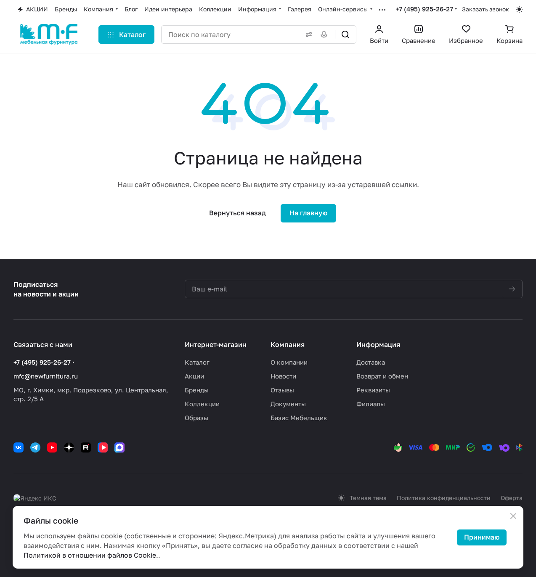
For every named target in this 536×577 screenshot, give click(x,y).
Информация (378, 344)
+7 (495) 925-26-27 (424, 9)
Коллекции (202, 404)
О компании (289, 362)
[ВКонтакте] (18, 447)
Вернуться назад (237, 213)
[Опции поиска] (307, 34)
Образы (196, 417)
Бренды (197, 390)
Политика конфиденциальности (444, 497)
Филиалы (370, 404)
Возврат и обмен (382, 376)
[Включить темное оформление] (519, 9)
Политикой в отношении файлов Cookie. (91, 555)
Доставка (370, 362)
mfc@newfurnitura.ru (45, 376)
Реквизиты (373, 390)
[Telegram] (35, 447)
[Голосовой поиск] (325, 34)
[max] (119, 447)
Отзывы (282, 390)
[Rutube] (86, 447)
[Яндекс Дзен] (69, 447)
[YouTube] (52, 447)
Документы (288, 404)
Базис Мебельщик (299, 417)
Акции (194, 376)
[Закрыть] (513, 516)
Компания (288, 344)
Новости (283, 376)
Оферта (512, 497)
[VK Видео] (103, 447)
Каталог (197, 362)
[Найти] (345, 34)
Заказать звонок (485, 9)
